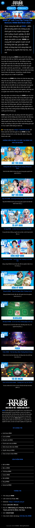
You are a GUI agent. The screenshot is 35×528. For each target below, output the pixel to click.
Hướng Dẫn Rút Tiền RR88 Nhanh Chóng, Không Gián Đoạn (17, 167)
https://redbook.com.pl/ (22, 129)
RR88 (3, 410)
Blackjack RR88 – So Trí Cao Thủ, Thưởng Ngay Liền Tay (17, 321)
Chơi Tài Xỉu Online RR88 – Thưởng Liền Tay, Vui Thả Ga (17, 382)
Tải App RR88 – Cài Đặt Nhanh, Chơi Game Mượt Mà (17, 229)
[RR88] (17, 3)
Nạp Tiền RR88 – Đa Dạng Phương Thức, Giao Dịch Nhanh (17, 198)
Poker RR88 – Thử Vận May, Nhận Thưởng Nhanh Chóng (17, 352)
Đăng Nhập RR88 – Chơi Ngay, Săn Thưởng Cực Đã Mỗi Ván (17, 260)
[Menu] (2, 3)
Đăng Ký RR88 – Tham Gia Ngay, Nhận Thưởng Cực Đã (17, 291)
